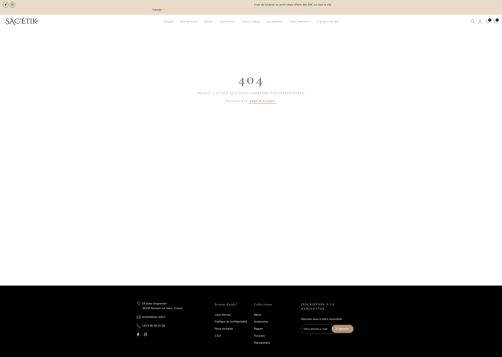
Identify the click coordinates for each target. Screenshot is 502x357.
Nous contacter (300, 21)
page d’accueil (262, 101)
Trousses (259, 336)
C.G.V (218, 336)
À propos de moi (328, 21)
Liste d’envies (223, 315)
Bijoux (209, 21)
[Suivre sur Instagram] (12, 4)
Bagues (258, 329)
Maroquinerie (189, 21)
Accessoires (227, 21)
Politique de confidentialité (231, 321)
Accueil (168, 21)
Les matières (275, 21)
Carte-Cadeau (251, 21)
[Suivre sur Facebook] (5, 4)
